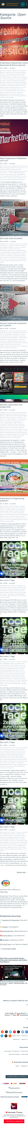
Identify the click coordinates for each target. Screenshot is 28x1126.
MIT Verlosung (14, 429)
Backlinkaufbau (13, 166)
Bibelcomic (23, 72)
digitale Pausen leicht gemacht (20, 77)
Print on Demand (19, 92)
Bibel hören (23, 70)
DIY (1, 79)
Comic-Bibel (3, 77)
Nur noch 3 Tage (7, 742)
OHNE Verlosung (4, 431)
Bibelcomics (3, 74)
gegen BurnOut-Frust (7, 252)
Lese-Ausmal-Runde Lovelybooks (16, 427)
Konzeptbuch (3, 84)
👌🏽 (1, 944)
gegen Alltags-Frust (12, 250)
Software (2, 260)
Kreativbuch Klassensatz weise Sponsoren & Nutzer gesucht (14, 64)
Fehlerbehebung (3, 250)
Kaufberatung (23, 82)
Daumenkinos (9, 77)
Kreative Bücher (10, 85)
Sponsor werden (10, 95)
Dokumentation (3, 171)
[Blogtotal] (14, 1083)
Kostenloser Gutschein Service (7, 757)
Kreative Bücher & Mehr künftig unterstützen (14, 675)
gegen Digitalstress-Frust (18, 252)
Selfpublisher (3, 95)
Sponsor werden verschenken (7, 683)
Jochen (13, 68)
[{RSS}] (14, 1092)
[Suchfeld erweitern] (23, 4)
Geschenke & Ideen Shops (13, 670)
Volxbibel (17, 95)
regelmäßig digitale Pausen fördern (8, 94)
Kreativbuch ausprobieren (18, 339)
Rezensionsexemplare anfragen (13, 434)
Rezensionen (3, 434)
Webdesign (14, 436)
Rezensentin (24, 432)
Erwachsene (17, 79)
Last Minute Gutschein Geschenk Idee (12, 514)
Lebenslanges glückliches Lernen (16, 89)
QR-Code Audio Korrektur (11, 238)
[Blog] (14, 1088)
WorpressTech (21, 179)
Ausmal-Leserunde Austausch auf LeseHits (13, 324)
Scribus (18, 259)
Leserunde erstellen (8, 176)
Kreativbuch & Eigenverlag (10, 920)
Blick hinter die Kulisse (22, 166)
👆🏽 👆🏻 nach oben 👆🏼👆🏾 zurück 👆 (17, 1076)
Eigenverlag (11, 79)
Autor (18, 70)
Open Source (3, 92)
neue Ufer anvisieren (21, 90)
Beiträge (5, 927)
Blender (8, 74)
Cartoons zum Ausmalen (11, 75)
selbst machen (20, 94)
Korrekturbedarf (15, 254)
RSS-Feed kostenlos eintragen (10, 1097)
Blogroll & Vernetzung (15, 167)
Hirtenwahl (8, 82)
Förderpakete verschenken (12, 668)
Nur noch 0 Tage (7, 580)
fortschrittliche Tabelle (9, 949)
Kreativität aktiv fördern (14, 87)
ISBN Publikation (16, 82)
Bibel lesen (2, 72)
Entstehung (16, 171)
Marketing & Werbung (11, 90)
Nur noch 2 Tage (7, 656)
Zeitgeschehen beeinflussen (15, 260)
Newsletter (5, 940)
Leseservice (2, 90)
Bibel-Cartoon (9, 72)
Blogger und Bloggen (15, 74)
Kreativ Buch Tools (11, 84)
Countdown (10, 589)
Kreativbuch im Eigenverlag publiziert (12, 499)
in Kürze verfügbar (11, 756)
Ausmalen (3, 70)
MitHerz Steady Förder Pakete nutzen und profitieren (13, 677)
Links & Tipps (6, 944)
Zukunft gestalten (10, 97)
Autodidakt (14, 70)
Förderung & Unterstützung (12, 80)
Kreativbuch (18, 84)
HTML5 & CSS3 (12, 172)
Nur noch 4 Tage (7, 827)
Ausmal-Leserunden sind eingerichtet (11, 406)
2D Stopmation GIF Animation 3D (9, 585)
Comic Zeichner (21, 75)
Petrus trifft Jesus (10, 92)
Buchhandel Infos (7, 931)
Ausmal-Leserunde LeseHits (15, 244)
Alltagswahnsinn (4, 244)
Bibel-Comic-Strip (17, 72)
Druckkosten (5, 79)
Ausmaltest (8, 70)
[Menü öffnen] (26, 4)
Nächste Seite (22, 872)
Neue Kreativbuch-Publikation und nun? (13, 159)
